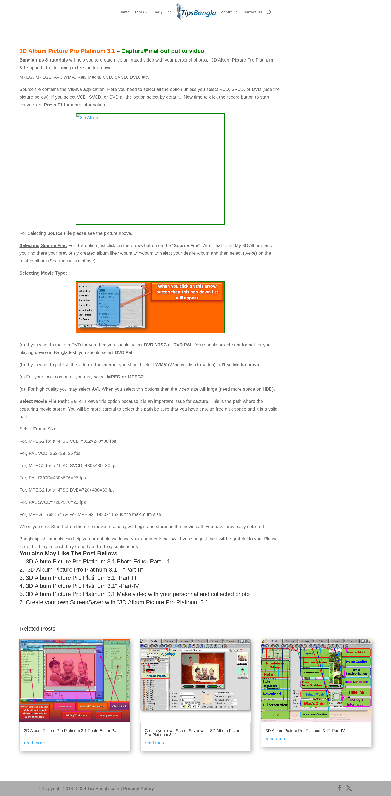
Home (124, 12)
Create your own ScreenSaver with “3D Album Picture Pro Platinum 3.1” (118, 602)
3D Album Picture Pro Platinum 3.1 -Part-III (81, 577)
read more (34, 742)
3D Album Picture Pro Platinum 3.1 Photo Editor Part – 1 (98, 561)
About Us (229, 12)
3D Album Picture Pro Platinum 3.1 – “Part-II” (85, 569)
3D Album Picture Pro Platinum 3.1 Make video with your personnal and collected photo (138, 594)
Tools (139, 12)
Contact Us (252, 12)
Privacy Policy (138, 788)
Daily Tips (163, 12)
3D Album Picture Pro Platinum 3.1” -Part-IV (82, 585)
